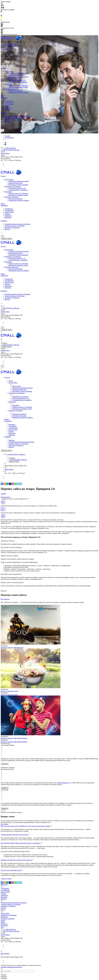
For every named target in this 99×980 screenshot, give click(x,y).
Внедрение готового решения (18, 77)
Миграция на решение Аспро (18, 87)
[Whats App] (5, 126)
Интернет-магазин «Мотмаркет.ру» (12, 647)
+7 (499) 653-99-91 (10, 44)
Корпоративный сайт (16, 75)
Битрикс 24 (4, 925)
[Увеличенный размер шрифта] (2, 8)
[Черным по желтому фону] (1, 18)
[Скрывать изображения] (2, 26)
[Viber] (13, 484)
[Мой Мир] (7, 484)
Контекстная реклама (16, 91)
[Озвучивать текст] (2, 30)
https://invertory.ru (63, 783)
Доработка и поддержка (13, 78)
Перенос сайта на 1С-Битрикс (18, 85)
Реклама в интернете (12, 89)
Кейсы (3, 96)
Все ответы (4, 824)
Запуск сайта (9, 71)
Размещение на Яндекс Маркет (19, 92)
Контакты (8, 109)
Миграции (8, 84)
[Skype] (18, 484)
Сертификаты (9, 102)
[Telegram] (5, 125)
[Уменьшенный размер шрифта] (2, 3)
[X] (10, 484)
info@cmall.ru (5, 49)
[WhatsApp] (15, 484)
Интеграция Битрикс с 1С (17, 80)
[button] (26, 826)
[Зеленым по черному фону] (1, 20)
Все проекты (5, 599)
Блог (2, 927)
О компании (9, 101)
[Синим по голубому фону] (1, 16)
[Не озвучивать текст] (2, 32)
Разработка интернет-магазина (19, 73)
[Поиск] (2, 130)
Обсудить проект (7, 66)
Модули (7, 121)
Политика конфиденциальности (11, 967)
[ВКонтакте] (2, 484)
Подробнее (5, 764)
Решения (4, 113)
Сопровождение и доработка (18, 82)
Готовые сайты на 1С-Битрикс (15, 118)
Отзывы (7, 106)
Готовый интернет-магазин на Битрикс (17, 116)
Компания (4, 97)
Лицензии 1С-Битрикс (12, 119)
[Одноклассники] (4, 484)
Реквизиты (8, 108)
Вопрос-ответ (9, 104)
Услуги (3, 68)
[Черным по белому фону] (1, 12)
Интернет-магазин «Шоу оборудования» (14, 738)
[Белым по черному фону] (1, 14)
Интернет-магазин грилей (9, 691)
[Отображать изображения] (2, 24)
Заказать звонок (6, 346)
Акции (3, 920)
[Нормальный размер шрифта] (2, 5)
